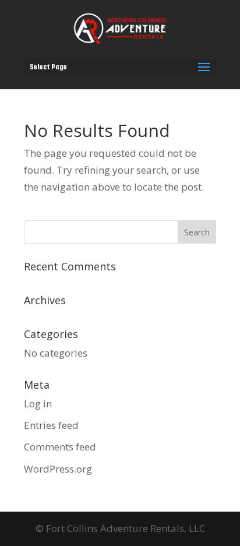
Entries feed (51, 425)
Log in (38, 403)
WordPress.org (58, 468)
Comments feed (60, 446)
